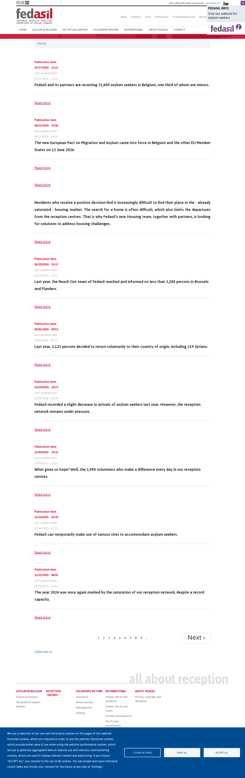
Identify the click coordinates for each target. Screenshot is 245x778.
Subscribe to (43, 651)
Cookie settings (142, 752)
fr (18, 2)
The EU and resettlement (113, 723)
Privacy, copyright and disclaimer (148, 699)
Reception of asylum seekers (28, 704)
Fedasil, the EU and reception (116, 699)
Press (148, 16)
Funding (80, 713)
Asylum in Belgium (44, 29)
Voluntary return (106, 29)
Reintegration (84, 707)
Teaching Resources (183, 16)
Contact (179, 29)
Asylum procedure (27, 696)
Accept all (222, 752)
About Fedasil (158, 29)
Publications (162, 16)
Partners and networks (118, 716)
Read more (42, 103)
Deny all (182, 752)
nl (23, 2)
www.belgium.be (212, 3)
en (27, 2)
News (124, 16)
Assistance (82, 696)
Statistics (136, 16)
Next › (196, 638)
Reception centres (75, 29)
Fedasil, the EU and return (116, 708)
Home (23, 29)
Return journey (84, 702)
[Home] (34, 16)
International (133, 29)
